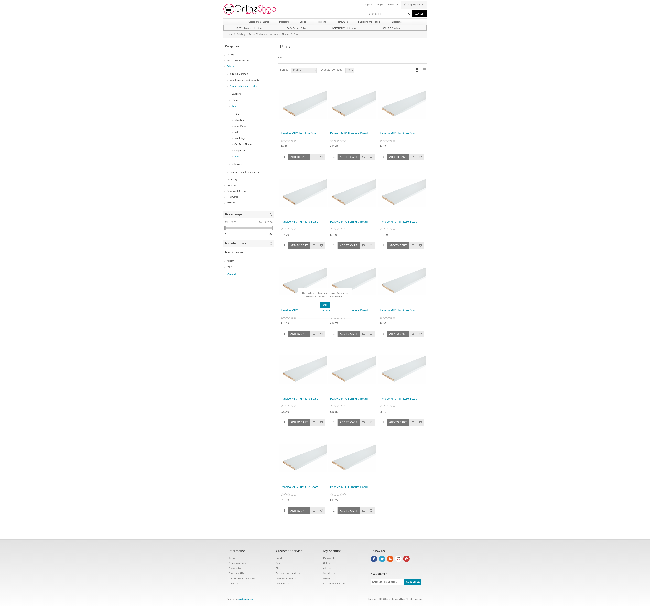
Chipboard (240, 150)
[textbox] (390, 13)
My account (328, 558)
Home (229, 34)
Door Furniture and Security (244, 80)
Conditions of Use (237, 573)
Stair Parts (240, 126)
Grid (418, 69)
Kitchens (231, 202)
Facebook (374, 559)
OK (325, 305)
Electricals (231, 185)
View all (231, 274)
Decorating (232, 179)
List (424, 69)
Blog (278, 568)
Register (368, 5)
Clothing (231, 55)
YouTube (398, 559)
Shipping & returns (237, 563)
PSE (236, 113)
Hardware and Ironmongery (244, 172)
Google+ (406, 559)
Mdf (236, 132)
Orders (326, 563)
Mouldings (239, 138)
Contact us (233, 583)
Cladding (239, 120)
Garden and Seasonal (237, 191)
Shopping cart (329, 573)
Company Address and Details (242, 578)
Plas (236, 156)
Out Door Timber (243, 144)
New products (282, 583)
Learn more (325, 311)
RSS (390, 559)
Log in (380, 5)
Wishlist (326, 578)
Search (279, 558)
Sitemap (232, 558)
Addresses (328, 568)
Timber (285, 34)
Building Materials (238, 73)
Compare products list (286, 578)
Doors (235, 100)
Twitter (382, 559)
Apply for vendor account (334, 583)
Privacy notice (235, 568)
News (278, 563)
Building (240, 34)
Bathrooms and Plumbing (238, 60)
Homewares (232, 197)
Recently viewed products (288, 573)
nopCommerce (245, 599)
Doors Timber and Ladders (263, 34)
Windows (237, 164)
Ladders (236, 93)
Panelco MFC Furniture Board (299, 133)
